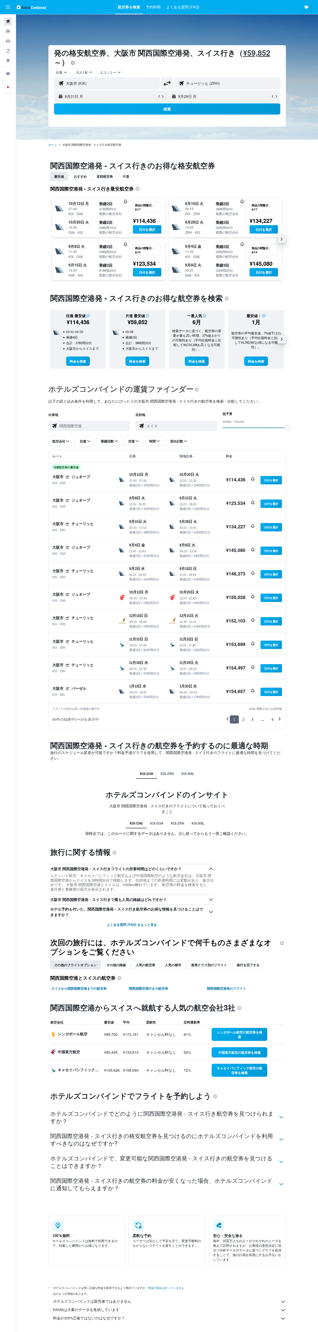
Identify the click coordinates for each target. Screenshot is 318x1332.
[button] (8, 7)
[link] (78, 361)
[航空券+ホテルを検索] (8, 50)
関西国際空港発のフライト (226, 988)
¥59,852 (256, 52)
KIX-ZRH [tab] (167, 773)
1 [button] (234, 719)
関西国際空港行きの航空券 (148, 988)
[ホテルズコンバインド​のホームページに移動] (31, 7)
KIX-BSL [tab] (187, 773)
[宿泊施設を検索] (8, 31)
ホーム (52, 144)
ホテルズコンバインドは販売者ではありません (92, 1301)
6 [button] (273, 719)
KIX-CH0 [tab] (136, 823)
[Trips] (8, 73)
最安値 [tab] (59, 176)
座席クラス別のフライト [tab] (209, 964)
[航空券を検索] (8, 21)
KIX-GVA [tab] (146, 773)
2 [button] (243, 719)
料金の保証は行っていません (166, 1288)
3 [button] (252, 719)
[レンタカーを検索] (8, 41)
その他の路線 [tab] (116, 964)
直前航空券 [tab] (105, 176)
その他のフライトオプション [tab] (75, 964)
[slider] (287, 427)
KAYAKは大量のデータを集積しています (86, 1310)
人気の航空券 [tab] (145, 964)
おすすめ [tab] (80, 176)
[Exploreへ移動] (8, 60)
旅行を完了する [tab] (248, 964)
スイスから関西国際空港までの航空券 (79, 988)
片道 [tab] (126, 176)
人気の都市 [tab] (173, 964)
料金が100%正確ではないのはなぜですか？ (89, 1318)
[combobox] (61, 72)
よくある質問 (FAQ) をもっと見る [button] (132, 924)
